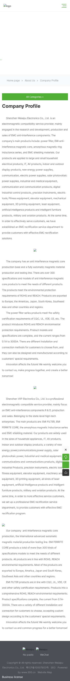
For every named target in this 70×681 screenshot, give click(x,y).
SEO (53, 667)
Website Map (45, 672)
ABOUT (8, 53)
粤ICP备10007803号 (37, 667)
